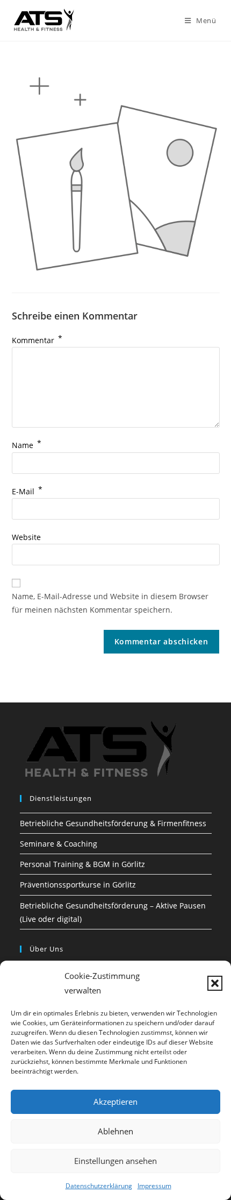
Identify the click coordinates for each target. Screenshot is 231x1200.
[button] (215, 983)
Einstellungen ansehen (115, 1160)
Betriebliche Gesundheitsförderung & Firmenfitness (113, 823)
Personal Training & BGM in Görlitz (82, 864)
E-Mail (27, 491)
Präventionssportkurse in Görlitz (78, 884)
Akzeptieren (115, 1101)
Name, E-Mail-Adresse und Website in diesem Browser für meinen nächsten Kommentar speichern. (110, 603)
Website (26, 537)
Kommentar (37, 340)
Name (26, 445)
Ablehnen (115, 1131)
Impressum (154, 1185)
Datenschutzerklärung (99, 1185)
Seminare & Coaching (58, 844)
